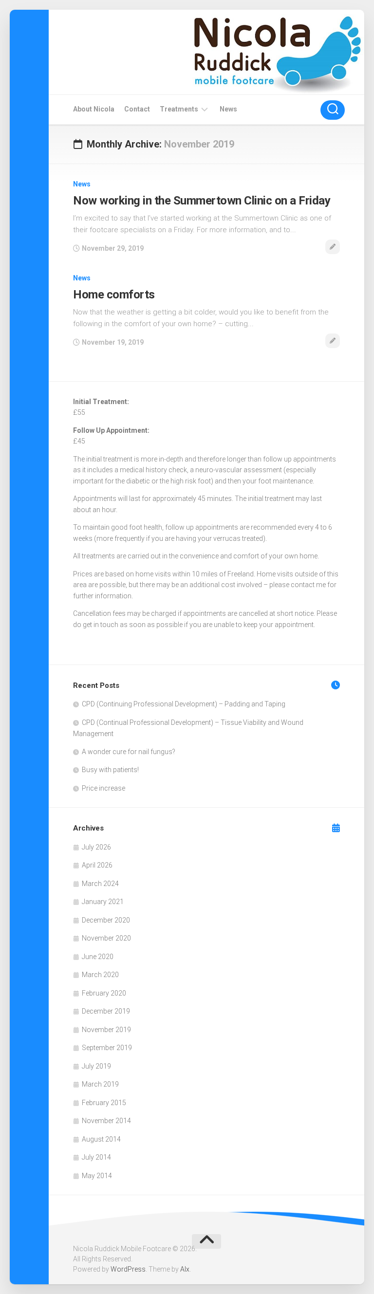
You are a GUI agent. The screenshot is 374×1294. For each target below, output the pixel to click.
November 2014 (106, 1121)
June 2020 (97, 957)
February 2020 (104, 993)
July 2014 (96, 1157)
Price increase (103, 788)
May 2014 (97, 1176)
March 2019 (100, 1084)
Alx (184, 1269)
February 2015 (104, 1103)
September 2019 (107, 1048)
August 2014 (101, 1139)
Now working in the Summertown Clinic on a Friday (201, 200)
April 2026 (97, 865)
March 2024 (100, 883)
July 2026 (96, 847)
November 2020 (106, 938)
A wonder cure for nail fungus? (128, 752)
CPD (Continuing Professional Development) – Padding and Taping (183, 704)
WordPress (128, 1269)
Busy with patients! (110, 770)
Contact (137, 109)
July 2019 (96, 1066)
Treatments (179, 109)
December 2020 (106, 920)
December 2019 (106, 1011)
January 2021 (103, 902)
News (228, 109)
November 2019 (106, 1030)
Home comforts (114, 294)
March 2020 (100, 975)
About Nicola (93, 109)
